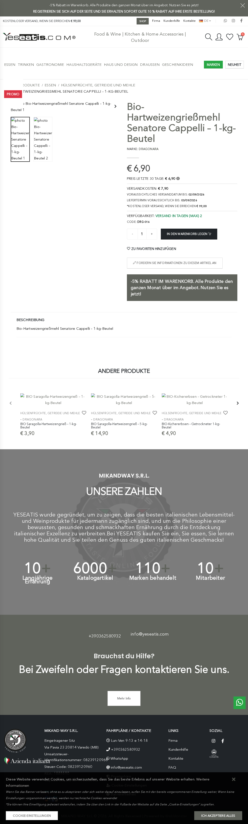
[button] (234, 780)
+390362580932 (105, 636)
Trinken (26, 64)
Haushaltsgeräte (83, 64)
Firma (156, 20)
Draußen (150, 64)
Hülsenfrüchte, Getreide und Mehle (98, 85)
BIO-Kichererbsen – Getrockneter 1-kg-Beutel (191, 425)
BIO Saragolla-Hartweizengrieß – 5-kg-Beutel (119, 425)
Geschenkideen (177, 64)
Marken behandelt (152, 578)
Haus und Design (121, 64)
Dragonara (32, 419)
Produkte (29, 85)
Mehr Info (124, 698)
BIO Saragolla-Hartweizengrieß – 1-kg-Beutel (48, 425)
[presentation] (115, 106)
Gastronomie (50, 64)
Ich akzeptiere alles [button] (218, 815)
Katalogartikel (95, 578)
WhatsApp (119, 758)
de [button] (205, 20)
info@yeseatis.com (150, 634)
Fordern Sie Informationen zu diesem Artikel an (176, 263)
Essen (10, 64)
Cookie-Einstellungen (32, 815)
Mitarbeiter (210, 578)
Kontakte (189, 20)
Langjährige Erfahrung (38, 579)
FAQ (172, 767)
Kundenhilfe (171, 20)
